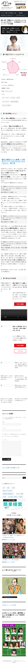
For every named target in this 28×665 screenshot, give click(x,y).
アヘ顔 (13, 487)
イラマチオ (12, 97)
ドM (3, 97)
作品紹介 (21, 13)
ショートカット (5, 101)
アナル (7, 97)
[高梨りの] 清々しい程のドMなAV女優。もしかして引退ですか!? (7, 377)
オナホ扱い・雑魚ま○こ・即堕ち (15, 496)
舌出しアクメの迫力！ (8, 490)
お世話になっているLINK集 (9, 605)
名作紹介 (14, 662)
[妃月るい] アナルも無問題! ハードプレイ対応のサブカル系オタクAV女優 (7, 400)
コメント (4, 439)
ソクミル (20, 351)
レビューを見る (11, 539)
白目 (8, 487)
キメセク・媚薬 (19, 493)
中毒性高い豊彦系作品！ (8, 493)
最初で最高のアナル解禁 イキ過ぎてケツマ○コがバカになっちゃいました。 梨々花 (13, 161)
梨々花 (18, 97)
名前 (3, 422)
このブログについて (20, 15)
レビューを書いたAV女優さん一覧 (8, 13)
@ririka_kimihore (9, 91)
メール (4, 428)
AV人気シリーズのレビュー (7, 15)
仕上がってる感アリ (6, 105)
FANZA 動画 (20, 304)
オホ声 (4, 496)
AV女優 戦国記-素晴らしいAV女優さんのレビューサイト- (14, 660)
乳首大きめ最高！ (15, 101)
